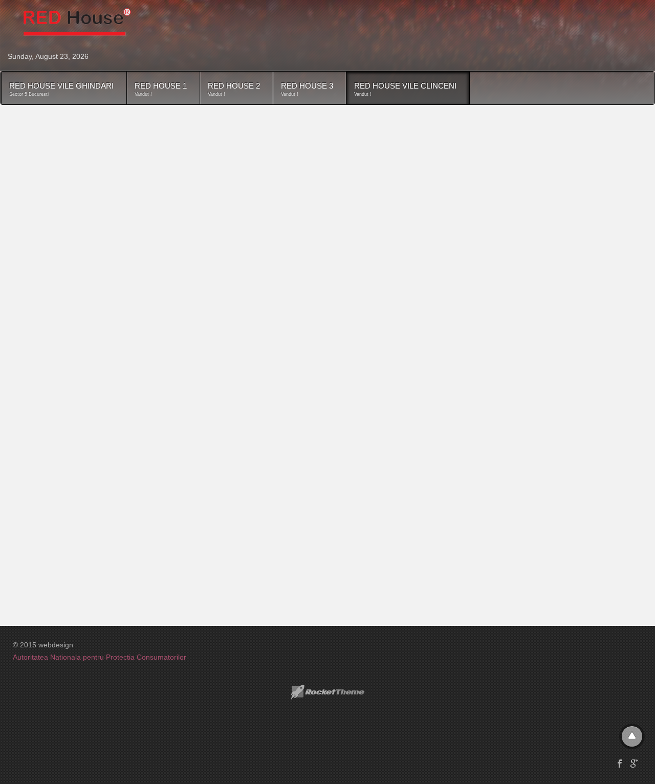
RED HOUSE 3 (307, 89)
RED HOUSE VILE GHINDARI (61, 89)
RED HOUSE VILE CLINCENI (405, 89)
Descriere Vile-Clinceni (86, 125)
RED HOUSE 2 (234, 89)
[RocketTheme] (327, 692)
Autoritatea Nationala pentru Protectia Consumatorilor (99, 657)
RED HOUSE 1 (161, 89)
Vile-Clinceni (70, 153)
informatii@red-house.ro (140, 470)
